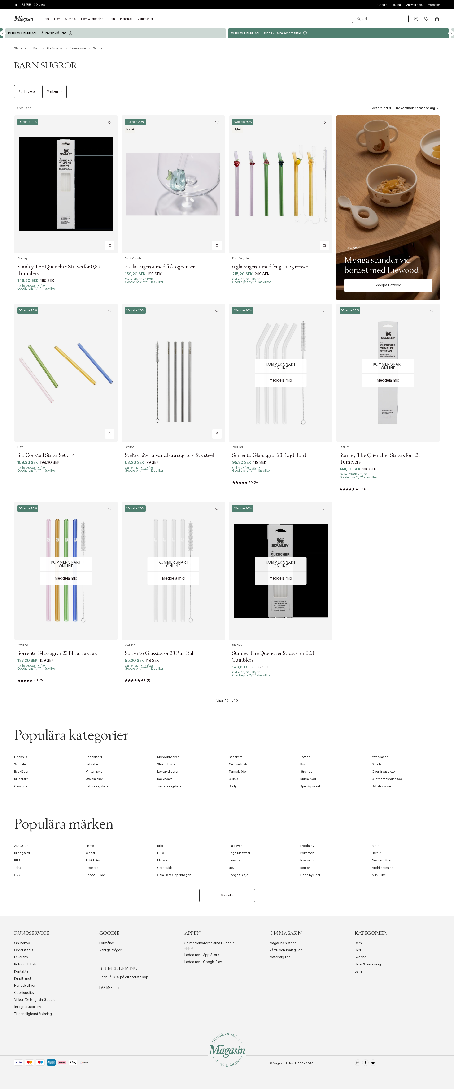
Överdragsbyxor (384, 771)
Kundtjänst (22, 978)
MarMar (162, 860)
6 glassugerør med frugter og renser (270, 267)
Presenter (434, 5)
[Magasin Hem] (23, 18)
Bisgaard (92, 867)
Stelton (129, 447)
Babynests (164, 778)
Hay (20, 447)
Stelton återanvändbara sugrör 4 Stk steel (169, 455)
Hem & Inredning (368, 964)
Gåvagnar (21, 786)
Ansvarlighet (414, 5)
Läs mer (106, 988)
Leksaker (92, 764)
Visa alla (227, 895)
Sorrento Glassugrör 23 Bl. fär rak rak (57, 653)
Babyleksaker (381, 786)
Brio (160, 845)
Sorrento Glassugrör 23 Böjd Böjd (269, 455)
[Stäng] (301, 568)
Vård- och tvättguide (286, 950)
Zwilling (237, 447)
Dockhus (20, 756)
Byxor (304, 764)
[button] (416, 19)
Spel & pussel (310, 786)
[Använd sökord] (359, 19)
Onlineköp (22, 943)
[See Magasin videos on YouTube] (373, 1063)
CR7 (17, 875)
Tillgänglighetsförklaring (33, 1014)
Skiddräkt (21, 778)
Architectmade (382, 867)
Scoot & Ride (95, 875)
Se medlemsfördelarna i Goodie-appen (210, 946)
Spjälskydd (308, 778)
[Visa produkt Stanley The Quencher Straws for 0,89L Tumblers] (66, 184)
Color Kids (165, 867)
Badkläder (21, 771)
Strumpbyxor (166, 764)
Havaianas (307, 860)
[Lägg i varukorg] (109, 245)
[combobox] (380, 19)
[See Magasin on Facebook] (365, 1063)
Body (232, 786)
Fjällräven (236, 845)
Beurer (305, 867)
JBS (231, 867)
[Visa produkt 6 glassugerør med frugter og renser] (280, 184)
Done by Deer (310, 875)
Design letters (382, 860)
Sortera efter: (381, 108)
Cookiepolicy (24, 992)
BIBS (17, 860)
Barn (358, 971)
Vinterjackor (95, 771)
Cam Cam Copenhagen (174, 875)
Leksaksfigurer (168, 771)
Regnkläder (94, 756)
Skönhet (361, 957)
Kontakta (21, 971)
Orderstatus (23, 950)
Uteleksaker (94, 778)
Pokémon (307, 853)
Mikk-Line (379, 875)
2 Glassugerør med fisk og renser (160, 267)
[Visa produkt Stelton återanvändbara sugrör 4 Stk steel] (173, 373)
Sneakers (236, 756)
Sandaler (20, 764)
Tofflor (305, 756)
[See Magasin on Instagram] (358, 1063)
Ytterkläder (380, 756)
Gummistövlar (239, 764)
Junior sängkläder (170, 786)
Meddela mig (280, 380)
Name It (91, 845)
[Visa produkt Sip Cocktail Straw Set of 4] (66, 373)
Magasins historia (283, 943)
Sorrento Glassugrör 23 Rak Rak (160, 653)
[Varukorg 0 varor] (437, 19)
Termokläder (238, 771)
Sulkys (233, 778)
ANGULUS (21, 845)
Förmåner (106, 943)
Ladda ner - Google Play (203, 962)
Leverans (21, 957)
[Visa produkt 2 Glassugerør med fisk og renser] (173, 184)
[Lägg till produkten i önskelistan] (109, 122)
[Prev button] (3, 33)
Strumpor (307, 771)
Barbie (376, 853)
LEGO (161, 853)
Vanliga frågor (110, 950)
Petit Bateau (94, 860)
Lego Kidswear (239, 853)
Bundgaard (22, 853)
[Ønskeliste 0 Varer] (426, 19)
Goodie (382, 5)
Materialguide (280, 957)
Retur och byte (25, 964)
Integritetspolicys (28, 1007)
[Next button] (451, 33)
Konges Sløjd (238, 875)
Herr (358, 950)
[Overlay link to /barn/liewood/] (388, 207)
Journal (397, 5)
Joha (17, 867)
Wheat (90, 853)
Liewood (235, 860)
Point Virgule (133, 258)
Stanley (22, 258)
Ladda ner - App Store (201, 955)
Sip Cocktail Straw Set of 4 (46, 455)
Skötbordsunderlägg (387, 778)
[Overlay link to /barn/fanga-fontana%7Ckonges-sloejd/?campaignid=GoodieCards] (210, 33)
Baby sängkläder (98, 786)
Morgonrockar (168, 756)
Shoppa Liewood (388, 285)
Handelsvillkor (24, 985)
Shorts (377, 764)
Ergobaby (307, 845)
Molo (376, 845)
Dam (358, 943)
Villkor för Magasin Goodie (34, 1000)
